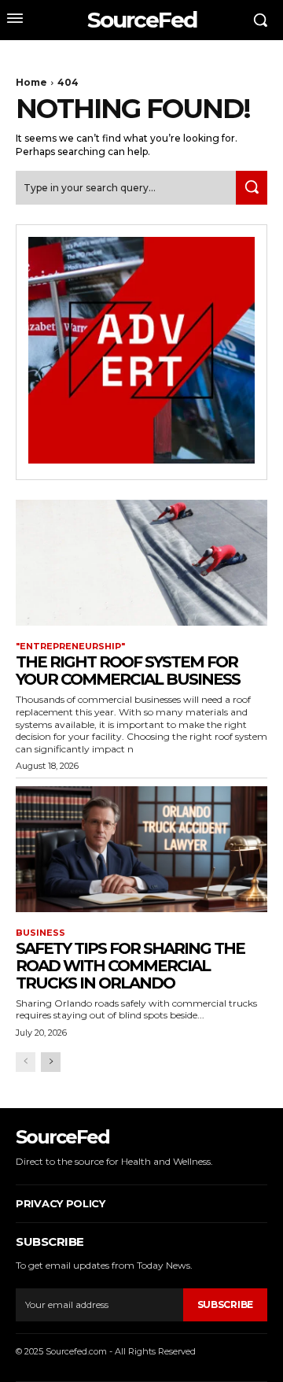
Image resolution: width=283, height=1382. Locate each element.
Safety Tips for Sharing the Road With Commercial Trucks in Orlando (130, 965)
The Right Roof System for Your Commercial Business (128, 670)
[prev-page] (25, 1062)
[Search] (251, 188)
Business (40, 933)
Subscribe (225, 1304)
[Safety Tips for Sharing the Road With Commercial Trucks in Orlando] (141, 849)
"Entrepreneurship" (70, 646)
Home (31, 82)
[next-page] (51, 1062)
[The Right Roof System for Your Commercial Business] (141, 563)
